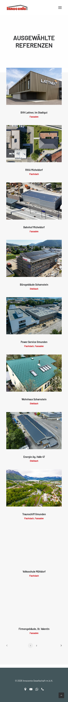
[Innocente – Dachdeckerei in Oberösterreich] (34, 7)
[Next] (60, 646)
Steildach (34, 288)
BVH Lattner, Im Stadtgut (34, 112)
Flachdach (34, 174)
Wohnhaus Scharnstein (34, 399)
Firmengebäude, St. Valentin (34, 628)
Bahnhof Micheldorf (34, 227)
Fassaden (34, 116)
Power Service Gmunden (34, 341)
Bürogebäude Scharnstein (34, 284)
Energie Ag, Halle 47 (34, 456)
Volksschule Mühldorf (34, 571)
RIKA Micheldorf (34, 169)
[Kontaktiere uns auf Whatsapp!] (37, 689)
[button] (60, 7)
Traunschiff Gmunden (34, 514)
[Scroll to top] (61, 695)
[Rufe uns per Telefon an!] (42, 689)
